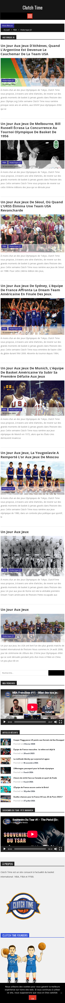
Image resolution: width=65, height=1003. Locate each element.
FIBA (15, 30)
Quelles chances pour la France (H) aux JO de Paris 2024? (38, 797)
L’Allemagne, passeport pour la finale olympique (33, 768)
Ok (32, 998)
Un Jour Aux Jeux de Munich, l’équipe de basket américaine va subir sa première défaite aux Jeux (32, 372)
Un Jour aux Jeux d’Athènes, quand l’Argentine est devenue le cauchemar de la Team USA (30, 49)
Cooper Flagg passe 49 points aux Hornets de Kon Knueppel (38, 740)
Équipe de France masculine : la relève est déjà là (34, 749)
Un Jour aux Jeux (15, 531)
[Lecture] (4, 721)
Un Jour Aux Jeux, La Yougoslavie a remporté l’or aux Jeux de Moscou (30, 454)
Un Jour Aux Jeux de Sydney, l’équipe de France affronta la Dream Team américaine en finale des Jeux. (32, 289)
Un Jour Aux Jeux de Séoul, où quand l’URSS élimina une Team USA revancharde (32, 206)
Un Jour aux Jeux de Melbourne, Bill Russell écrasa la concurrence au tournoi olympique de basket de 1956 (30, 129)
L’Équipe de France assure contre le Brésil (31, 787)
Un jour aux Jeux (15, 609)
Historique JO (8, 80)
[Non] (61, 992)
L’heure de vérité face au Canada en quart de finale (35, 778)
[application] (32, 707)
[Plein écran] (60, 721)
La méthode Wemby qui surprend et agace (31, 759)
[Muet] (55, 721)
